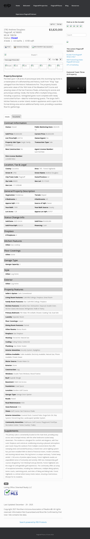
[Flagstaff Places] (7, 6)
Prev (53, 24)
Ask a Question (47, 47)
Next (58, 24)
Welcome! (26, 6)
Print (8, 47)
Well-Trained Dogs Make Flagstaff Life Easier (75, 61)
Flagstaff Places (56, 6)
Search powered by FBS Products (33, 522)
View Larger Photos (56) (12, 60)
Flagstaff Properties (40, 6)
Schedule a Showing (22, 47)
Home (18, 6)
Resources (75, 6)
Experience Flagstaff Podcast (26, 14)
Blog (66, 6)
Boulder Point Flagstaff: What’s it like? (74, 56)
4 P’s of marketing (72, 65)
